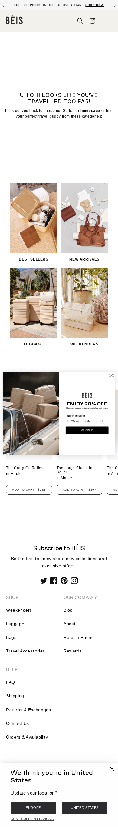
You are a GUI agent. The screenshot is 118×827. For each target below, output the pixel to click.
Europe (33, 807)
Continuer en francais (32, 819)
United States (85, 807)
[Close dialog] (111, 375)
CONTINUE (87, 430)
